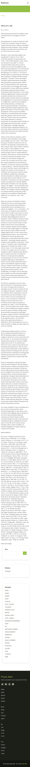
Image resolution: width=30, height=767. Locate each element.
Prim (2, 742)
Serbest (3, 744)
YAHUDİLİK (8, 646)
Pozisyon (3, 715)
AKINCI (7, 593)
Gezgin (2, 730)
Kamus (5, 2)
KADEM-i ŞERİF (9, 615)
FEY (6, 626)
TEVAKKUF (8, 607)
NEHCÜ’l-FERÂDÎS (10, 640)
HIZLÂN (7, 648)
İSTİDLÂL (7, 601)
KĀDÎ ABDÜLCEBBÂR (11, 629)
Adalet (2, 689)
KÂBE (6, 657)
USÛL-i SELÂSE (9, 604)
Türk (2, 727)
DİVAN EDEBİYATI (10, 632)
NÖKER (7, 596)
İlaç (2, 724)
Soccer (2, 736)
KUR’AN (7, 637)
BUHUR (7, 643)
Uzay (2, 712)
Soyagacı (3, 747)
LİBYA (6, 599)
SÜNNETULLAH (9, 610)
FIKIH (6, 651)
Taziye (2, 753)
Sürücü (2, 750)
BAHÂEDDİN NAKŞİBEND (12, 621)
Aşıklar (2, 692)
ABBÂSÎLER (8, 635)
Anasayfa (7, 571)
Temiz (2, 733)
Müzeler (3, 701)
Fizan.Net (24, 763)
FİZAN (7, 590)
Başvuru (3, 695)
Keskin (2, 710)
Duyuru (3, 698)
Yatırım (3, 718)
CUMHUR (8, 654)
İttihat (2, 707)
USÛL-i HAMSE (9, 618)
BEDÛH (7, 613)
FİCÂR (6, 624)
